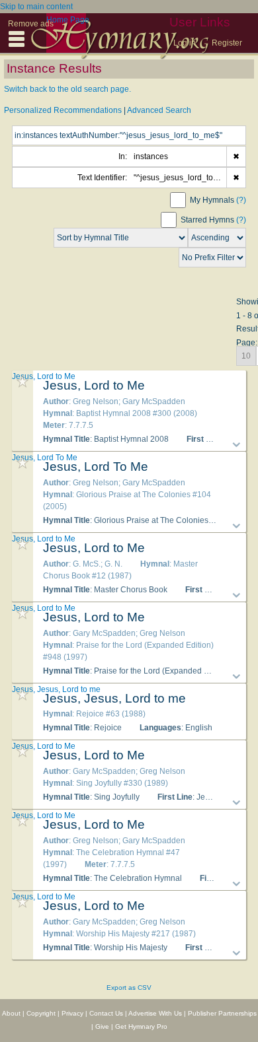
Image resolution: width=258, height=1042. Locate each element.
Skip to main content (36, 6)
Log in (184, 43)
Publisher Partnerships (222, 1013)
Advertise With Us (155, 1013)
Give (102, 1026)
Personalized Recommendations (63, 110)
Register (227, 43)
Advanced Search (159, 110)
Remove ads (31, 23)
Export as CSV (129, 987)
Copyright (41, 1013)
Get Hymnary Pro (141, 1026)
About (11, 1013)
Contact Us (106, 1013)
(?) (241, 200)
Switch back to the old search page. (67, 89)
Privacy (72, 1013)
